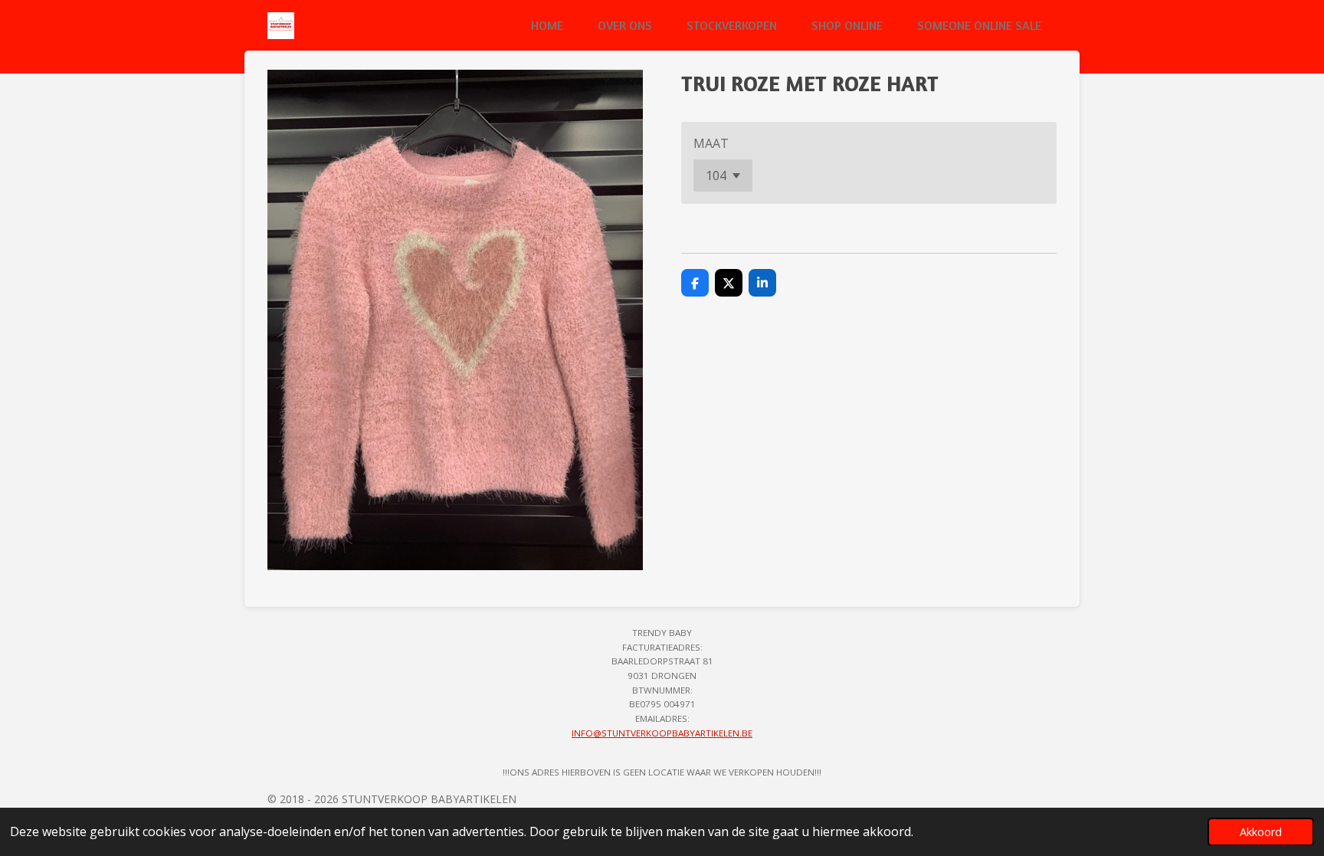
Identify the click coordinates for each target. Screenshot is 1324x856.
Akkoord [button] (1261, 832)
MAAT (711, 143)
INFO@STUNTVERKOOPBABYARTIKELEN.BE (662, 733)
